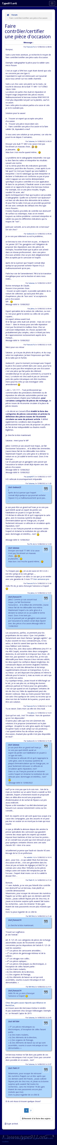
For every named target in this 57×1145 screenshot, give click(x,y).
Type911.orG (9, 3)
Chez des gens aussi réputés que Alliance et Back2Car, (26, 1004)
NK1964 (32, 916)
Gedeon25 (31, 234)
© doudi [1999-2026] (11, 1138)
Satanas (31, 141)
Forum (14, 15)
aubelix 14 (31, 857)
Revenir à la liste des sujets (37, 1118)
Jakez (32, 308)
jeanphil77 (31, 477)
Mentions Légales (31, 1138)
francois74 (31, 47)
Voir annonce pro (41, 579)
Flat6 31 (32, 880)
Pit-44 (32, 544)
